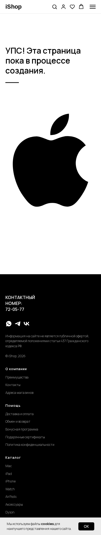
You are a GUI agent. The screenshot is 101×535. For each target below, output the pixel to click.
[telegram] (17, 323)
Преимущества (17, 377)
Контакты (12, 385)
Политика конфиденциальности (29, 444)
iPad (8, 473)
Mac (8, 466)
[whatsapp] (8, 323)
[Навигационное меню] (93, 7)
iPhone (10, 481)
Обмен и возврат (17, 421)
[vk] (26, 323)
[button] (54, 6)
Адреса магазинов (19, 392)
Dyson (10, 512)
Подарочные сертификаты (25, 437)
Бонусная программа (21, 429)
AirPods (10, 496)
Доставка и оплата (19, 414)
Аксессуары (14, 504)
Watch (10, 489)
